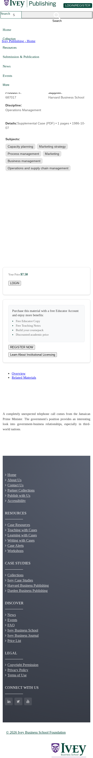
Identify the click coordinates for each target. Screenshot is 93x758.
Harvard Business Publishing (28, 585)
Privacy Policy (17, 670)
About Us (14, 480)
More (6, 85)
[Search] (57, 14)
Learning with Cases (22, 535)
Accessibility (16, 501)
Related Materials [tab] (24, 377)
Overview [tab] (19, 373)
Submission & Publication (21, 57)
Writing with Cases (21, 540)
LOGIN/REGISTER (77, 5)
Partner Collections (21, 490)
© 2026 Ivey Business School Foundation (36, 732)
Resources (10, 47)
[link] (20, 146)
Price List (14, 641)
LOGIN (14, 283)
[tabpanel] (46, 422)
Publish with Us (18, 495)
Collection (9, 39)
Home (7, 30)
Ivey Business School (22, 630)
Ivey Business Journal (23, 635)
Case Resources (18, 525)
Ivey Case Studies (20, 580)
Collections (15, 575)
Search (5, 13)
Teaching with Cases (22, 530)
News (7, 66)
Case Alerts (15, 545)
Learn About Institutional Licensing (32, 354)
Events (7, 76)
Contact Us (15, 485)
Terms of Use (17, 675)
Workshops (15, 551)
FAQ (11, 625)
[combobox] (14, 14)
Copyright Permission (22, 665)
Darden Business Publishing (27, 591)
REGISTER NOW (21, 347)
